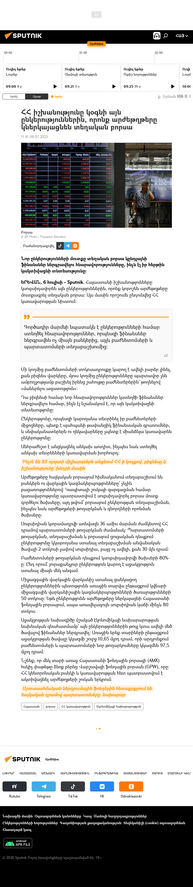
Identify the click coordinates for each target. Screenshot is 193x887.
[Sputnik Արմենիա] (25, 39)
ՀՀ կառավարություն (75, 706)
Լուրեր (11, 74)
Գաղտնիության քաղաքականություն (90, 822)
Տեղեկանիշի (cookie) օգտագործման (154, 822)
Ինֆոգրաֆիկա (106, 773)
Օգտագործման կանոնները (58, 816)
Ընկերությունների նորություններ (30, 822)
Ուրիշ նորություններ (140, 74)
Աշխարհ (48, 773)
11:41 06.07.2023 (34, 136)
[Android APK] (18, 843)
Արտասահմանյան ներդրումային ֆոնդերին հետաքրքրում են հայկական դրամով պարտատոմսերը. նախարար (87, 691)
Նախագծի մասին (18, 816)
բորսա (50, 706)
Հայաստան (31, 706)
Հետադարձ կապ (17, 829)
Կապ (87, 816)
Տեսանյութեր (135, 773)
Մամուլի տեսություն (81, 74)
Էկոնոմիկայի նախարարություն (118, 706)
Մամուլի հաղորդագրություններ (120, 816)
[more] (166, 355)
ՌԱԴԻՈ (157, 773)
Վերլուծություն (74, 773)
